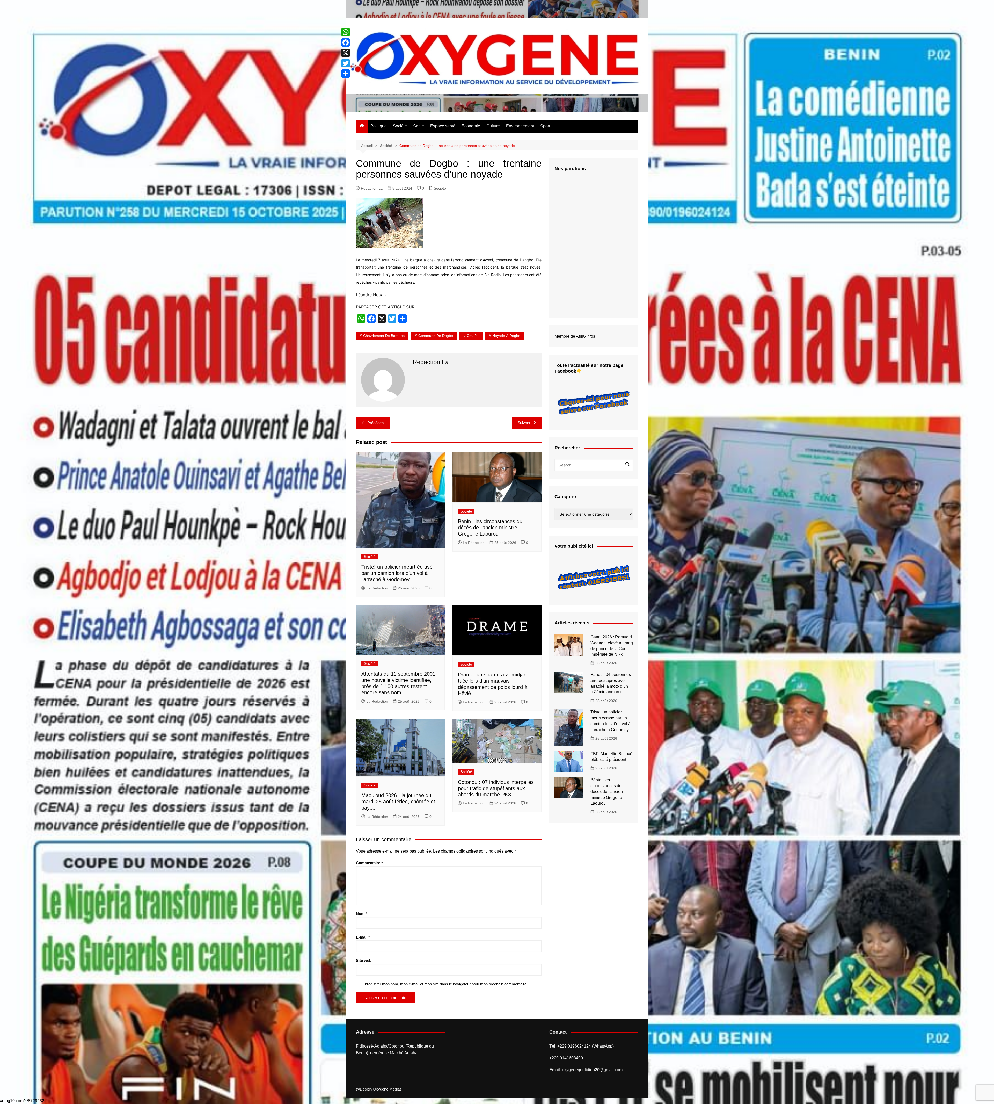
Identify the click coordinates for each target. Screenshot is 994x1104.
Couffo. (473, 336)
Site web (363, 960)
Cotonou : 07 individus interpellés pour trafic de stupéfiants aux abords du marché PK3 (496, 788)
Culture (493, 126)
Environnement (520, 126)
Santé (418, 126)
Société (400, 126)
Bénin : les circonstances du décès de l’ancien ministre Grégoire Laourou (490, 527)
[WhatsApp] (345, 32)
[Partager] (345, 73)
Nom (361, 913)
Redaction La (372, 188)
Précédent (376, 423)
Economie (471, 126)
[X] (345, 53)
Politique (378, 126)
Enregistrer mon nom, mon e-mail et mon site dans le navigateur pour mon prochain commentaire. (445, 984)
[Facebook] (345, 42)
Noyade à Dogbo (506, 336)
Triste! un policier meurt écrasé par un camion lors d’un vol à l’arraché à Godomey (397, 573)
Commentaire (369, 863)
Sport (545, 126)
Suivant (523, 423)
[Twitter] (345, 63)
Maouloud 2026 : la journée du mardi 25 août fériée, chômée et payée (398, 801)
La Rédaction (377, 588)
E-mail (363, 937)
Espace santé (442, 126)
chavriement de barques (384, 336)
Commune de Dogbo (435, 336)
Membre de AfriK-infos (574, 336)
